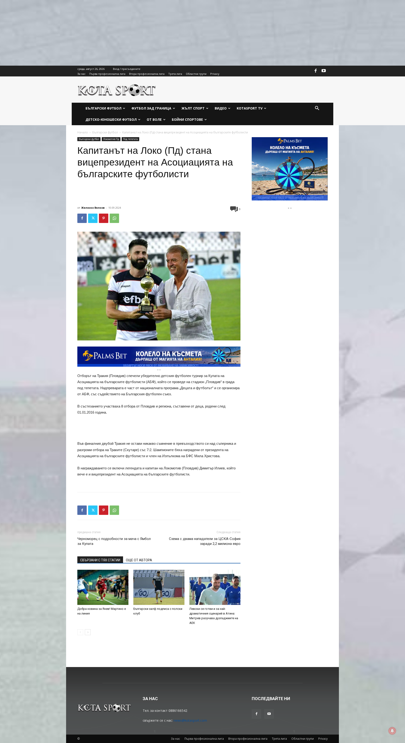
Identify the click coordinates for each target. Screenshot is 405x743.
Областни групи (302, 739)
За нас (175, 739)
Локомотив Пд (111, 139)
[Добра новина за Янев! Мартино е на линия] (102, 587)
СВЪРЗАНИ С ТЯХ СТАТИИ (100, 560)
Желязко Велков (93, 207)
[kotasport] (116, 89)
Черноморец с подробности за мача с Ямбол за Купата (114, 541)
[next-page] (88, 632)
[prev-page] (80, 632)
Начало (82, 132)
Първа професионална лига (204, 739)
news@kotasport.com (190, 720)
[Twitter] (93, 218)
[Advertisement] (140, 33)
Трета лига (279, 739)
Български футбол (105, 132)
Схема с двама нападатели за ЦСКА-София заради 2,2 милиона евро (204, 541)
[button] (317, 108)
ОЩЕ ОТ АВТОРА (139, 560)
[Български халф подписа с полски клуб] (158, 587)
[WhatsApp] (114, 218)
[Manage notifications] (392, 731)
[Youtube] (324, 71)
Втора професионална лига (247, 739)
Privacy (323, 739)
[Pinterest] (103, 218)
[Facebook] (316, 71)
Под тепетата (130, 139)
